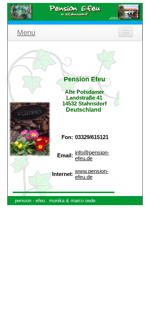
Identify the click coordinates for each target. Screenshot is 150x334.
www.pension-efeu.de (91, 174)
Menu (26, 32)
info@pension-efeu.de (92, 155)
